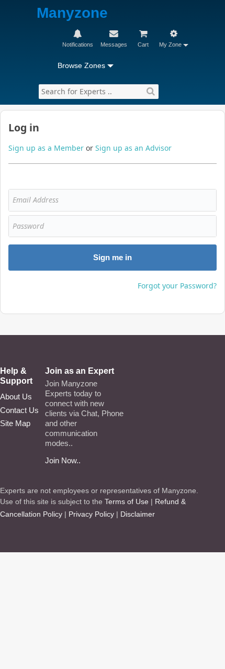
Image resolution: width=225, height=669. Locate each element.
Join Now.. (63, 460)
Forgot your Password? (177, 286)
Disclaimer (137, 514)
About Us (16, 396)
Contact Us (19, 410)
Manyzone (72, 13)
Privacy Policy (91, 514)
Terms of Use (127, 501)
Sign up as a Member (46, 148)
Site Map (15, 423)
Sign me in (112, 257)
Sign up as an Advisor (133, 148)
